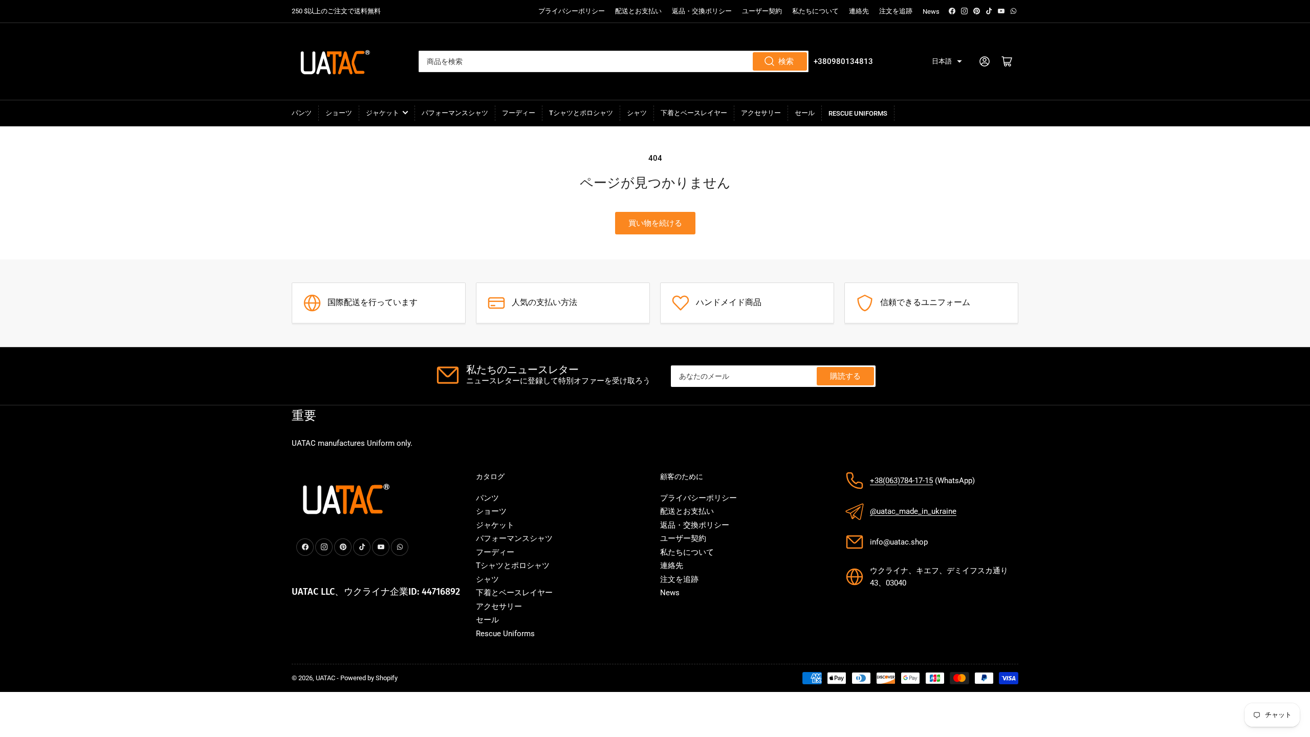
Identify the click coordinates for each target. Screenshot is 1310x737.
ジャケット (382, 113)
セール (805, 113)
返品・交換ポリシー (702, 11)
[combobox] (614, 61)
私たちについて (815, 11)
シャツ (637, 113)
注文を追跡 (895, 11)
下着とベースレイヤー (694, 113)
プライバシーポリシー (571, 11)
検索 (786, 61)
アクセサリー (761, 113)
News (931, 11)
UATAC (325, 678)
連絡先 (859, 11)
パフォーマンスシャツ (455, 113)
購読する (845, 376)
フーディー (518, 113)
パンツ (302, 113)
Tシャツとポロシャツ (581, 113)
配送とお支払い (638, 11)
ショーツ (338, 113)
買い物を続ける (655, 223)
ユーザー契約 (762, 11)
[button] (947, 61)
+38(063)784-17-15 (901, 480)
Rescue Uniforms (857, 113)
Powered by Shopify (369, 678)
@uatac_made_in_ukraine (913, 511)
